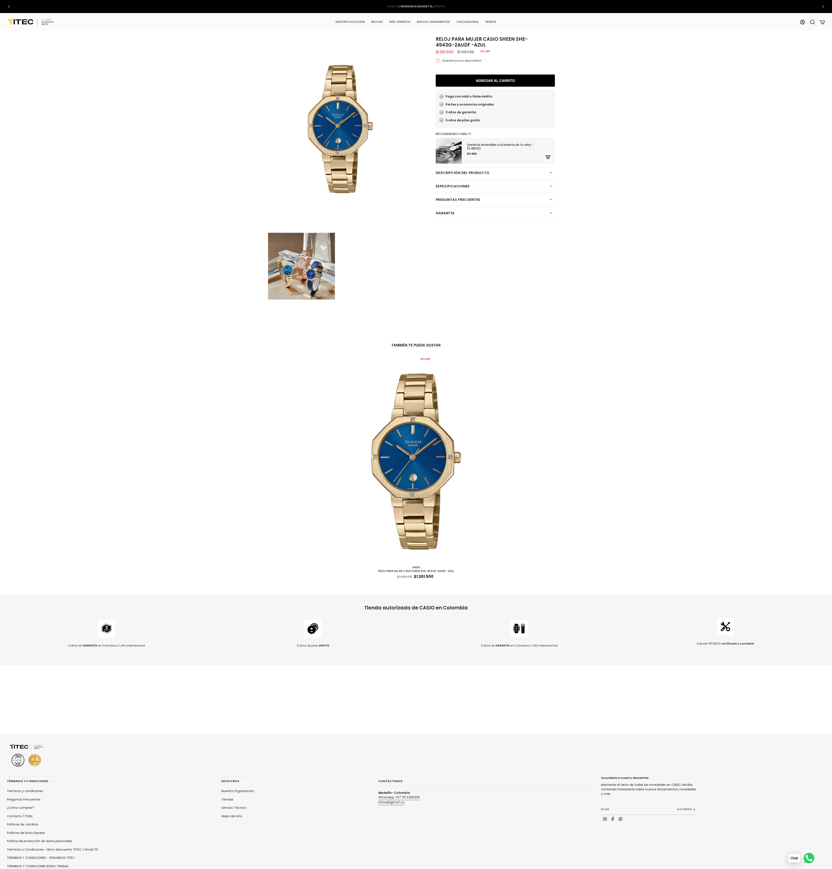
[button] (377, 22)
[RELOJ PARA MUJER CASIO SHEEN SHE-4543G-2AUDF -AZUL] (416, 459)
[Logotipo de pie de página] (26, 755)
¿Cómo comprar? (20, 808)
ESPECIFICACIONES (453, 186)
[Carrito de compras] (822, 22)
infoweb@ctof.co (391, 802)
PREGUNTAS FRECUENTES (458, 199)
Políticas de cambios (22, 824)
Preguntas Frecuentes (23, 799)
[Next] (823, 6)
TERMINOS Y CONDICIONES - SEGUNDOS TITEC (41, 858)
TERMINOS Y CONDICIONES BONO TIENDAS (37, 866)
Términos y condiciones (25, 791)
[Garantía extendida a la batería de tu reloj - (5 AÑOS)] (449, 151)
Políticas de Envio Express (26, 833)
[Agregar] (547, 156)
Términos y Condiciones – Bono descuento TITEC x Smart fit (52, 849)
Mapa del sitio (231, 816)
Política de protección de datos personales (39, 841)
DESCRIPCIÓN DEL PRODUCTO (462, 172)
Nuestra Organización (237, 791)
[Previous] (9, 6)
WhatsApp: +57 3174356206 (399, 797)
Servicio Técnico (233, 808)
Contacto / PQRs (19, 816)
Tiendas (227, 799)
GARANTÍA (445, 213)
